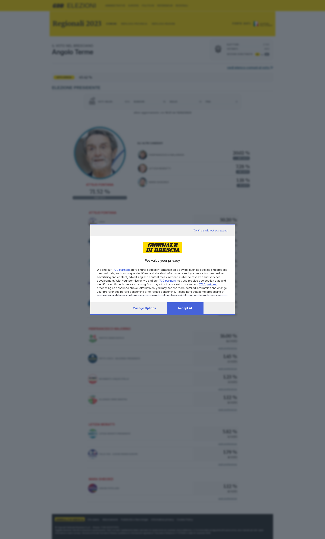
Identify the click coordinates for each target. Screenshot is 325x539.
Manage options (144, 308)
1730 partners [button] (121, 269)
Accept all (185, 308)
